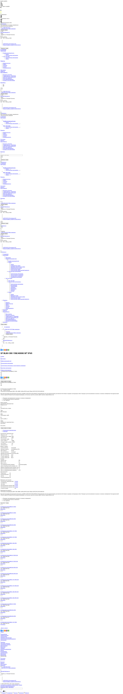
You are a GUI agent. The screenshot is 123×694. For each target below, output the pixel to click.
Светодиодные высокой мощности (8, 638)
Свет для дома (6, 56)
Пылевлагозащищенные (6, 649)
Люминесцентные (4, 635)
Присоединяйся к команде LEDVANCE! (12, 44)
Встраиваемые (4, 651)
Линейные (3, 642)
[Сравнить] (1, 374)
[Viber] (6, 350)
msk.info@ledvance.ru (5, 32)
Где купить (3, 70)
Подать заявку (4, 324)
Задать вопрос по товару (6, 381)
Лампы (7, 54)
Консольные (3, 653)
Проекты (3, 61)
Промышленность (7, 67)
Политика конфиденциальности (8, 686)
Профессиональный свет (8, 53)
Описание (5, 431)
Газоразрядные (4, 634)
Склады (4, 66)
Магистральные (4, 645)
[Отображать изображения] (1, 15)
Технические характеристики (9, 430)
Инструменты (4, 72)
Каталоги (3, 661)
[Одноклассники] (5, 350)
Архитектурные (4, 652)
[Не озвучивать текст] (1, 21)
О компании (3, 49)
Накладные (3, 646)
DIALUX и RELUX (7, 78)
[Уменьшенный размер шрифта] (1, 2)
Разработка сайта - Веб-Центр (7, 687)
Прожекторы (3, 655)
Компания (3, 659)
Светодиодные (4, 636)
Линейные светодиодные (6, 637)
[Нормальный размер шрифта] (1, 3)
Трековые (3, 648)
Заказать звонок (4, 93)
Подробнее (3, 509)
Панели (2, 650)
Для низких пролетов (5, 643)
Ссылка (16, 481)
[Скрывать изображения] (1, 17)
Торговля (5, 65)
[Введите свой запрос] (2, 157)
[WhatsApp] (8, 350)
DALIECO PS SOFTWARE (9, 80)
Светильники (3, 640)
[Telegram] (3, 86)
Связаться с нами (4, 48)
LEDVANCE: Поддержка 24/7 (9, 43)
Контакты (3, 82)
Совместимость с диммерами (9, 75)
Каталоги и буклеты (7, 74)
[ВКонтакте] (3, 84)
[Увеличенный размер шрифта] (2, 5)
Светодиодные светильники (12, 55)
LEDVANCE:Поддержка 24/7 (9, 77)
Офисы (4, 64)
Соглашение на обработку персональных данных (11, 684)
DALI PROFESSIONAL (8, 79)
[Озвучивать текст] (1, 20)
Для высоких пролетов (6, 644)
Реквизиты (3, 665)
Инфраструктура (6, 63)
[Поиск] (2, 88)
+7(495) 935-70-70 (6, 27)
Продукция (3, 50)
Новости (3, 71)
